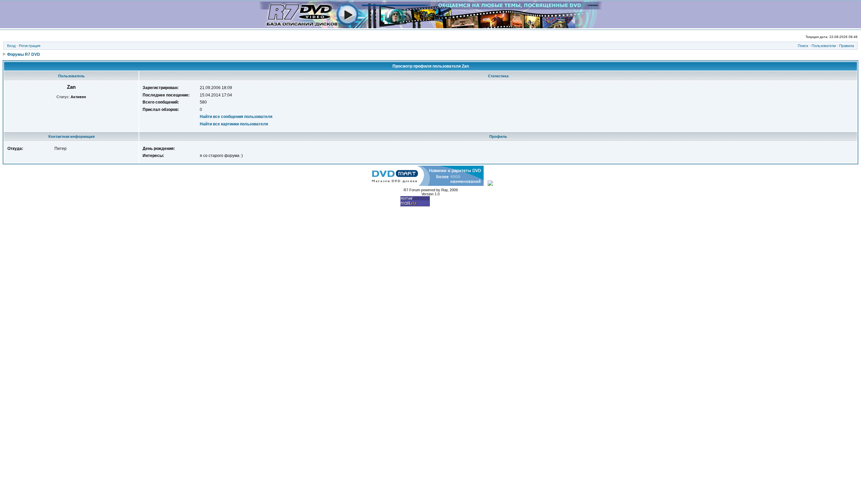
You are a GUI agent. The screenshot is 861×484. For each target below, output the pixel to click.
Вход (11, 46)
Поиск (803, 46)
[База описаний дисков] (430, 26)
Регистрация (29, 46)
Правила (846, 46)
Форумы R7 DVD (23, 54)
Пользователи (824, 46)
